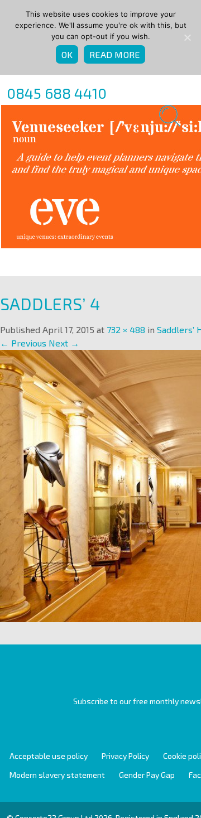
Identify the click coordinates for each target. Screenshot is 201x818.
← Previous (23, 343)
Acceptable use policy (48, 756)
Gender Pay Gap (147, 774)
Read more (114, 54)
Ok (67, 54)
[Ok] (187, 37)
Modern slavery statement (57, 774)
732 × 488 (126, 329)
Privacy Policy (125, 756)
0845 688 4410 (57, 93)
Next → (64, 343)
